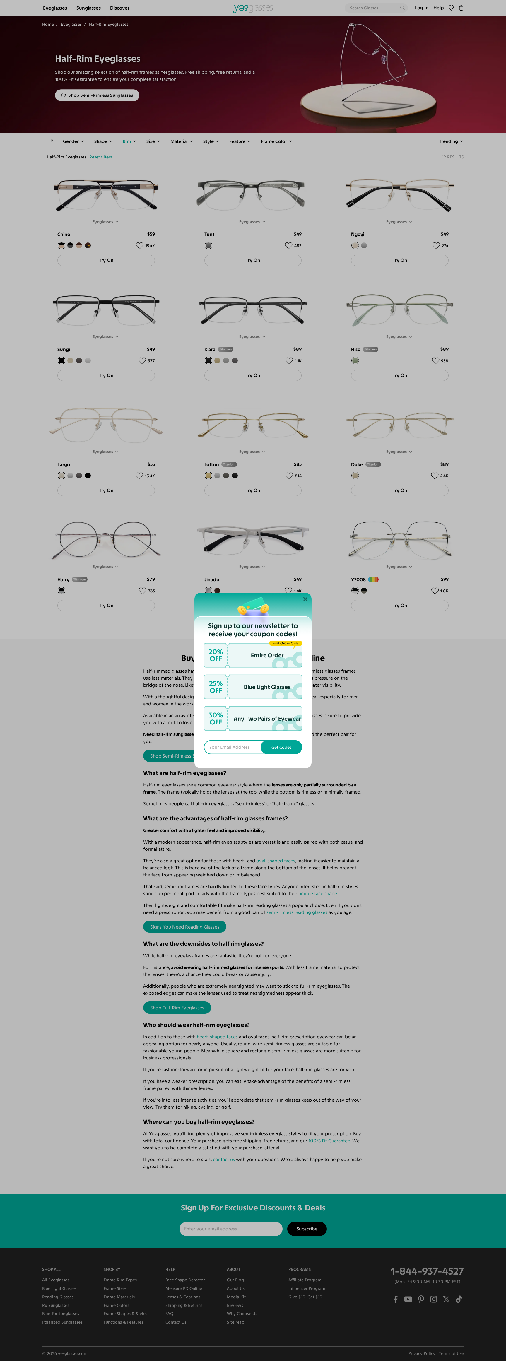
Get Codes (281, 747)
